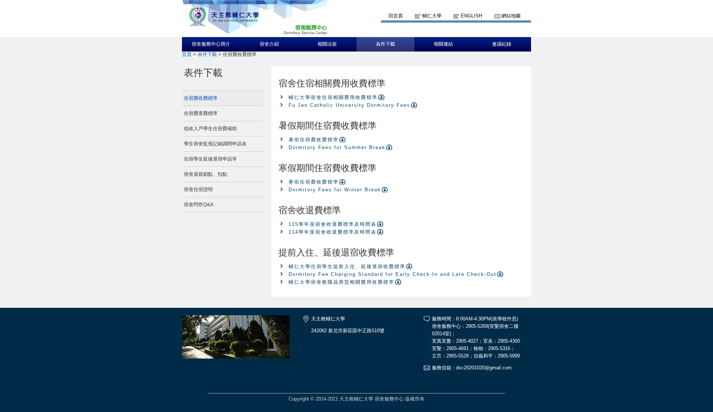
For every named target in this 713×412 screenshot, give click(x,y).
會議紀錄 (501, 44)
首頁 (187, 54)
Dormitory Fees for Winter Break (335, 189)
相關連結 (443, 44)
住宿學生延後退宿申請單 (210, 159)
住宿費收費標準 (201, 98)
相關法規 (327, 44)
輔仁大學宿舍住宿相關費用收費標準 (333, 97)
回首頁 (395, 16)
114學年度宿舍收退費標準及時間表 (333, 232)
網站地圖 (511, 16)
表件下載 (385, 44)
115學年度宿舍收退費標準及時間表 (333, 224)
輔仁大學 (432, 16)
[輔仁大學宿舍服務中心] (255, 33)
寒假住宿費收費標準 (314, 182)
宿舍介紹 (269, 44)
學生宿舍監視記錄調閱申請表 (215, 143)
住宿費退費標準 (201, 113)
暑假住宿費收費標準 (314, 139)
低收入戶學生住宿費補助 (210, 128)
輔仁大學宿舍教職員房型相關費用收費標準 (341, 282)
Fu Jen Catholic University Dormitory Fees (349, 105)
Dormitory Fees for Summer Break (337, 147)
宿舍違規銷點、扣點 (205, 174)
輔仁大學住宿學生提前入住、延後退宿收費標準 (347, 266)
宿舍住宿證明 (198, 189)
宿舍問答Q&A (199, 204)
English (471, 16)
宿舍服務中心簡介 (211, 44)
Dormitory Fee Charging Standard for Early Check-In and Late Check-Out (393, 274)
